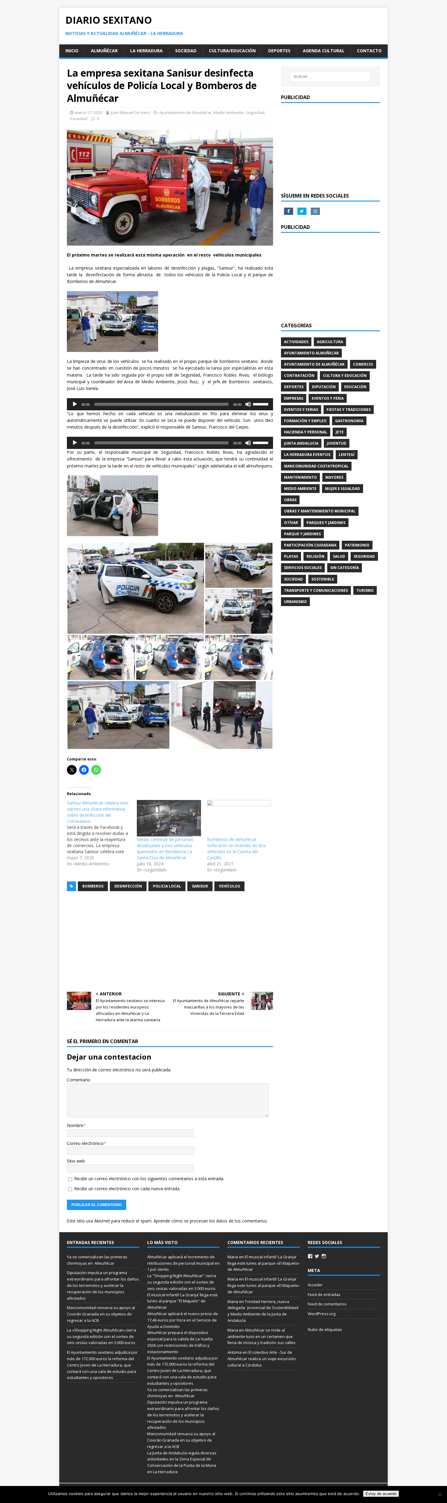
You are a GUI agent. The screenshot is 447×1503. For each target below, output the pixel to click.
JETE (340, 432)
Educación (355, 386)
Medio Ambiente (228, 112)
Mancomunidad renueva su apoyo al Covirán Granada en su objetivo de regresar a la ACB (101, 1314)
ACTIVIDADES (296, 341)
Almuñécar (104, 50)
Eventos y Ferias (301, 409)
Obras (290, 499)
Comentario (78, 1080)
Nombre (75, 1125)
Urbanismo (295, 601)
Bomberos (92, 886)
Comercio (363, 364)
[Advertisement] (170, 941)
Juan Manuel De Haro (130, 112)
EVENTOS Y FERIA (328, 398)
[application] (170, 404)
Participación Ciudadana (310, 545)
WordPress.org (321, 1313)
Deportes (279, 50)
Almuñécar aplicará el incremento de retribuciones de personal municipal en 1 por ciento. (183, 1263)
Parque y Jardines (302, 533)
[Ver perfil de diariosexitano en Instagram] (323, 1256)
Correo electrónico (85, 1143)
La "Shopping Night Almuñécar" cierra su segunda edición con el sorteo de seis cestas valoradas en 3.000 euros (182, 1282)
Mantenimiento (300, 477)
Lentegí (347, 454)
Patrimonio (357, 545)
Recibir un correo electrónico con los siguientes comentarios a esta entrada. (149, 1178)
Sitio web (76, 1161)
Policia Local (167, 886)
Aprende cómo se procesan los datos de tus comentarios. (211, 1221)
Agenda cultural (324, 50)
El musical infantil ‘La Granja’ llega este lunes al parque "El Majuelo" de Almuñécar (182, 1301)
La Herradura (146, 50)
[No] (439, 1494)
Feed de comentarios (327, 1304)
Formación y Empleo (305, 420)
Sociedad (185, 50)
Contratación (299, 375)
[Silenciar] (248, 404)
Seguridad (255, 112)
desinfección (128, 886)
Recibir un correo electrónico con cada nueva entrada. (127, 1188)
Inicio (71, 50)
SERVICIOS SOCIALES (303, 567)
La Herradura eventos (307, 454)
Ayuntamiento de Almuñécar (185, 112)
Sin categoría (344, 567)
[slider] (261, 403)
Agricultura (330, 341)
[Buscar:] (330, 76)
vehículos (229, 886)
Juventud (336, 443)
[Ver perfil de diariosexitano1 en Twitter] (316, 1256)
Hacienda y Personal (305, 432)
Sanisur (200, 886)
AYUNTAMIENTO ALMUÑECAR (311, 353)
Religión (315, 556)
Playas (291, 556)
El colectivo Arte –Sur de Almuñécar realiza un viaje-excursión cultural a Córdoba (261, 1359)
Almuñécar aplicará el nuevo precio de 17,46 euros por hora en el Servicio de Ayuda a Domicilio (182, 1320)
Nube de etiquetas (325, 1329)
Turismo (365, 590)
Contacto (369, 50)
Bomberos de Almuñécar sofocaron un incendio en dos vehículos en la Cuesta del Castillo (236, 848)
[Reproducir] (75, 404)
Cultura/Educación (232, 50)
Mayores (334, 477)
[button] (136, 588)
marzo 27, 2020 (88, 112)
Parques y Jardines (326, 522)
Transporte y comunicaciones (316, 590)
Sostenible (322, 579)
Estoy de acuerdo (381, 1493)
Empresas (293, 398)
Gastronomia (349, 420)
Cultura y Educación (345, 375)
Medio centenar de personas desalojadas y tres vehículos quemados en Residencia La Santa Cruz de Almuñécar (165, 848)
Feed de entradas (324, 1294)
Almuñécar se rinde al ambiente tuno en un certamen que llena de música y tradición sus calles (261, 1336)
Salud (339, 556)
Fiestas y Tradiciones (349, 409)
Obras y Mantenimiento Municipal (319, 511)
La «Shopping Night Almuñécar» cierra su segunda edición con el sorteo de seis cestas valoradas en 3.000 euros (101, 1336)
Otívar (291, 522)
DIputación (324, 386)
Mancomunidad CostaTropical (316, 466)
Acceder (315, 1285)
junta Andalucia (301, 443)
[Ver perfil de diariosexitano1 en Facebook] (310, 1256)
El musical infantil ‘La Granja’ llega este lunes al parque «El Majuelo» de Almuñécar (263, 1263)
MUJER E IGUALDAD (342, 488)
